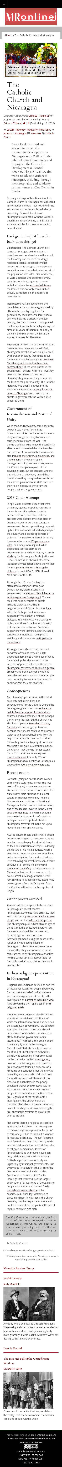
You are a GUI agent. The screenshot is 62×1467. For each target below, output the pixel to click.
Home (8, 35)
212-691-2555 (33, 1462)
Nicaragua (21, 133)
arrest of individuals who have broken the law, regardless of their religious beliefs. (30, 1003)
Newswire (36, 133)
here (48, 608)
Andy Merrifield (11, 1284)
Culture (10, 129)
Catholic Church (18, 1243)
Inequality (32, 129)
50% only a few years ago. (35, 764)
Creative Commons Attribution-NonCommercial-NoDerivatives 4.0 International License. (32, 1438)
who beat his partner (40, 920)
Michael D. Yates (12, 1368)
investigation (42, 1059)
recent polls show (17, 757)
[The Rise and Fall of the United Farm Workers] (28, 1390)
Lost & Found (12, 1348)
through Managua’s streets (22, 1190)
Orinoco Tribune (12, 123)
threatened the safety (19, 868)
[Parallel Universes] (29, 1304)
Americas (8, 133)
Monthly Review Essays (18, 1268)
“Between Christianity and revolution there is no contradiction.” (30, 363)
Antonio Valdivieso (40, 285)
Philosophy (45, 129)
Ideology (20, 129)
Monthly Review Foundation (31, 1451)
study (10, 556)
